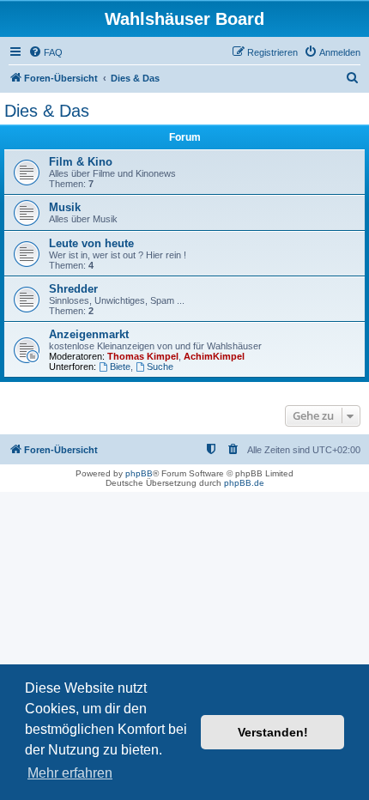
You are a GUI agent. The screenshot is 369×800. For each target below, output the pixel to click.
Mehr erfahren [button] (69, 773)
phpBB (139, 473)
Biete (120, 366)
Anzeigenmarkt (89, 334)
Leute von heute (91, 243)
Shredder (73, 288)
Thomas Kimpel (142, 356)
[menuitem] (45, 52)
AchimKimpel (214, 356)
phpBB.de (244, 483)
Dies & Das (46, 110)
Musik (65, 207)
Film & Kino (80, 161)
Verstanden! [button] (273, 732)
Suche (160, 366)
